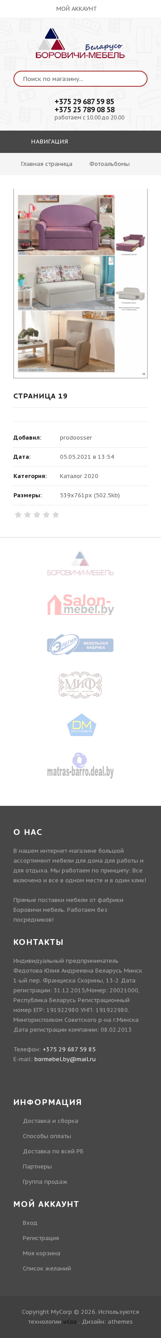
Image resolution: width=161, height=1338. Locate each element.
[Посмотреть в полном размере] (80, 283)
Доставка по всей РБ (53, 1151)
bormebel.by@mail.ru (65, 1059)
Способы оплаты (47, 1136)
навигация (48, 141)
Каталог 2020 (79, 476)
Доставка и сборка (50, 1121)
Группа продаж (45, 1182)
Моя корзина (41, 1253)
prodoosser (76, 437)
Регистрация (41, 1238)
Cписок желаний (47, 1268)
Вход (30, 1223)
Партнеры (37, 1166)
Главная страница (46, 164)
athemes (120, 1321)
